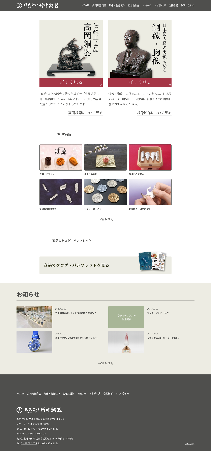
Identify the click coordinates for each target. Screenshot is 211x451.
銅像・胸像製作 (117, 5)
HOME (85, 5)
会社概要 (173, 5)
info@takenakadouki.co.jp (31, 433)
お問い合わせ (187, 5)
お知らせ (146, 5)
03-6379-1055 (29, 443)
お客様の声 (160, 5)
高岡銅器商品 (99, 5)
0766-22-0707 (29, 429)
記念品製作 (133, 5)
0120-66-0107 (41, 424)
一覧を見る (105, 219)
